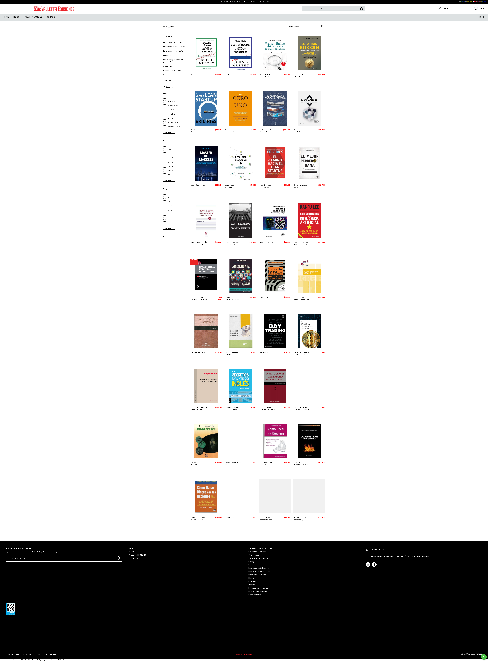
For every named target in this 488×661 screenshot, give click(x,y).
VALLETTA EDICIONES (33, 17)
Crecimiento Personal (172, 70)
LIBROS (16, 17)
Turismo (251, 585)
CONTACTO (51, 17)
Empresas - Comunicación (174, 46)
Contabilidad (168, 66)
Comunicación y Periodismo (260, 558)
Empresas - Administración (174, 42)
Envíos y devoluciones (257, 591)
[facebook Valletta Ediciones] (7, 2)
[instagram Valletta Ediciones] (4, 2)
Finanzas (167, 55)
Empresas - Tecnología (173, 51)
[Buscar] (362, 9)
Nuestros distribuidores (258, 588)
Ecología (252, 561)
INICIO (6, 17)
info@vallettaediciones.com (381, 553)
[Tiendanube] (467, 654)
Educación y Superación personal (262, 565)
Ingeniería (252, 581)
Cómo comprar (254, 595)
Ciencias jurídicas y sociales (260, 548)
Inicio (165, 26)
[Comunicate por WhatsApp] (484, 657)
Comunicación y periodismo (175, 75)
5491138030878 (377, 550)
